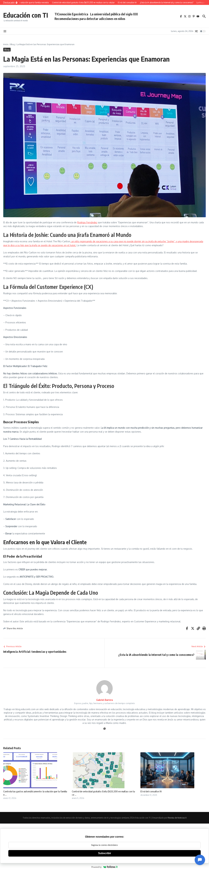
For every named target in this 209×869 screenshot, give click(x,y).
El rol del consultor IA (151, 791)
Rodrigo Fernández (87, 222)
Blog (12, 44)
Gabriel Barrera (104, 699)
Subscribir (104, 853)
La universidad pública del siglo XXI (114, 14)
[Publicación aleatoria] (196, 31)
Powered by (96, 867)
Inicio (5, 44)
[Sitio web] (104, 728)
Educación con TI (25, 15)
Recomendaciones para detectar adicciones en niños (90, 19)
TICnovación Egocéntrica (71, 14)
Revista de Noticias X (177, 818)
